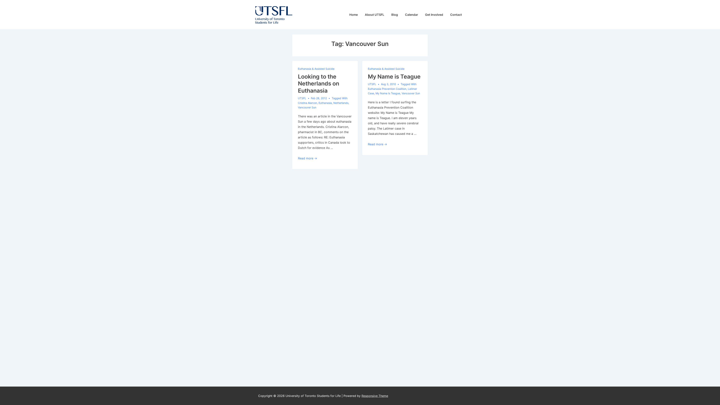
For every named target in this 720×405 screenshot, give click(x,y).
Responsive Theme (375, 396)
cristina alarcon (307, 102)
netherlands (340, 102)
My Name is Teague (394, 76)
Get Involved (434, 14)
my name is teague (388, 93)
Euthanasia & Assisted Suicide (316, 68)
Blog (394, 14)
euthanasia (325, 102)
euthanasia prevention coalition (387, 88)
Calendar (411, 14)
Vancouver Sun (307, 107)
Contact (456, 14)
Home (353, 14)
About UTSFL (374, 14)
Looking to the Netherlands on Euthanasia (318, 83)
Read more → (307, 158)
